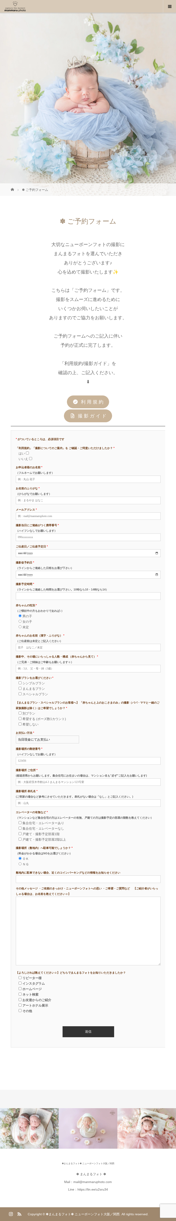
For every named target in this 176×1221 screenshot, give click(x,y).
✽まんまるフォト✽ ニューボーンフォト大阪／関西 (88, 1163)
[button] (88, 401)
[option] (29, 1128)
